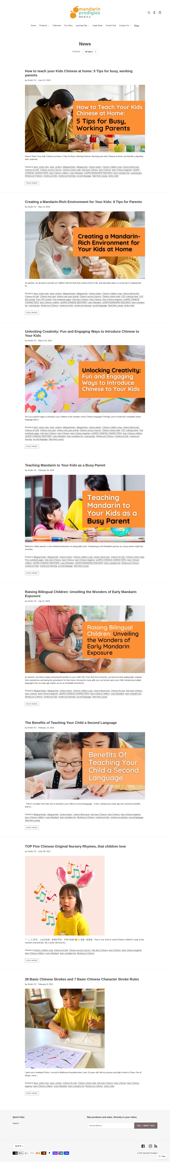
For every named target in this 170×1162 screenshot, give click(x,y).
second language (83, 176)
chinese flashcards (131, 167)
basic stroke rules (41, 167)
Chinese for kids (32, 170)
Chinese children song (112, 167)
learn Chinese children (59, 173)
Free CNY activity (43, 299)
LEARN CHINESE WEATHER (73, 302)
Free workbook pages (61, 299)
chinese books (95, 167)
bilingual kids (82, 167)
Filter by (76, 52)
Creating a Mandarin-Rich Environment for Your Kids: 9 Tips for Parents (83, 202)
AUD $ (18, 1146)
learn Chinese (105, 170)
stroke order (113, 176)
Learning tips (136, 173)
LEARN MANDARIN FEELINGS (98, 173)
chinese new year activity (67, 296)
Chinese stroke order (72, 170)
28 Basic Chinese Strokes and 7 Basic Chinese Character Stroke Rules (82, 979)
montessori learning (66, 176)
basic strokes (56, 167)
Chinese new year (48, 296)
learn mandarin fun (122, 173)
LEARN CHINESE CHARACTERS (106, 433)
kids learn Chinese (90, 170)
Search (16, 1123)
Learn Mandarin (76, 173)
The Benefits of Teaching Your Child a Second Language (71, 723)
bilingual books (69, 167)
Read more (31, 183)
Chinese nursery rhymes (51, 170)
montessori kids (50, 176)
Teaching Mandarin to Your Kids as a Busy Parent (65, 465)
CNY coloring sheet (129, 296)
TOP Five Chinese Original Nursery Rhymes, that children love (75, 846)
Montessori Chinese (33, 176)
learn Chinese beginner (122, 170)
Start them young (99, 176)
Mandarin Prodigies (150, 1153)
